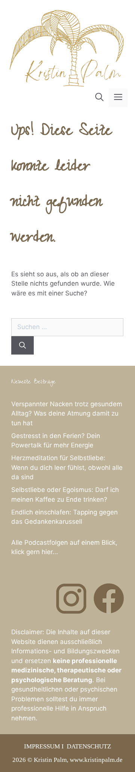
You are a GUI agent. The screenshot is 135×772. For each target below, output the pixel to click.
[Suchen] (22, 345)
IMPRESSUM (42, 746)
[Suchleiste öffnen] (99, 97)
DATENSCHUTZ (89, 746)
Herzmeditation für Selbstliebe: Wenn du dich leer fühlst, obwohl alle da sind (67, 467)
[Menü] (118, 97)
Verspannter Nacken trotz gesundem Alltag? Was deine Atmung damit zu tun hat (66, 413)
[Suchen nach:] (67, 327)
